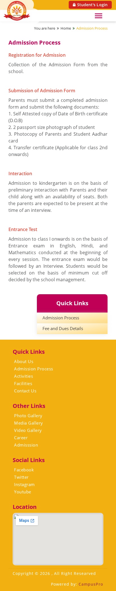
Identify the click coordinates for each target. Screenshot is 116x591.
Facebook (24, 470)
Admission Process (92, 28)
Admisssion (26, 445)
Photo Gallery (28, 415)
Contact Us (25, 391)
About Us (23, 361)
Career (21, 437)
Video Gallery (28, 430)
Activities (23, 376)
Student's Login (92, 4)
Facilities (23, 383)
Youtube (22, 492)
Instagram (24, 484)
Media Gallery (28, 423)
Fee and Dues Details (63, 328)
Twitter (21, 477)
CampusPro (91, 584)
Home (66, 28)
